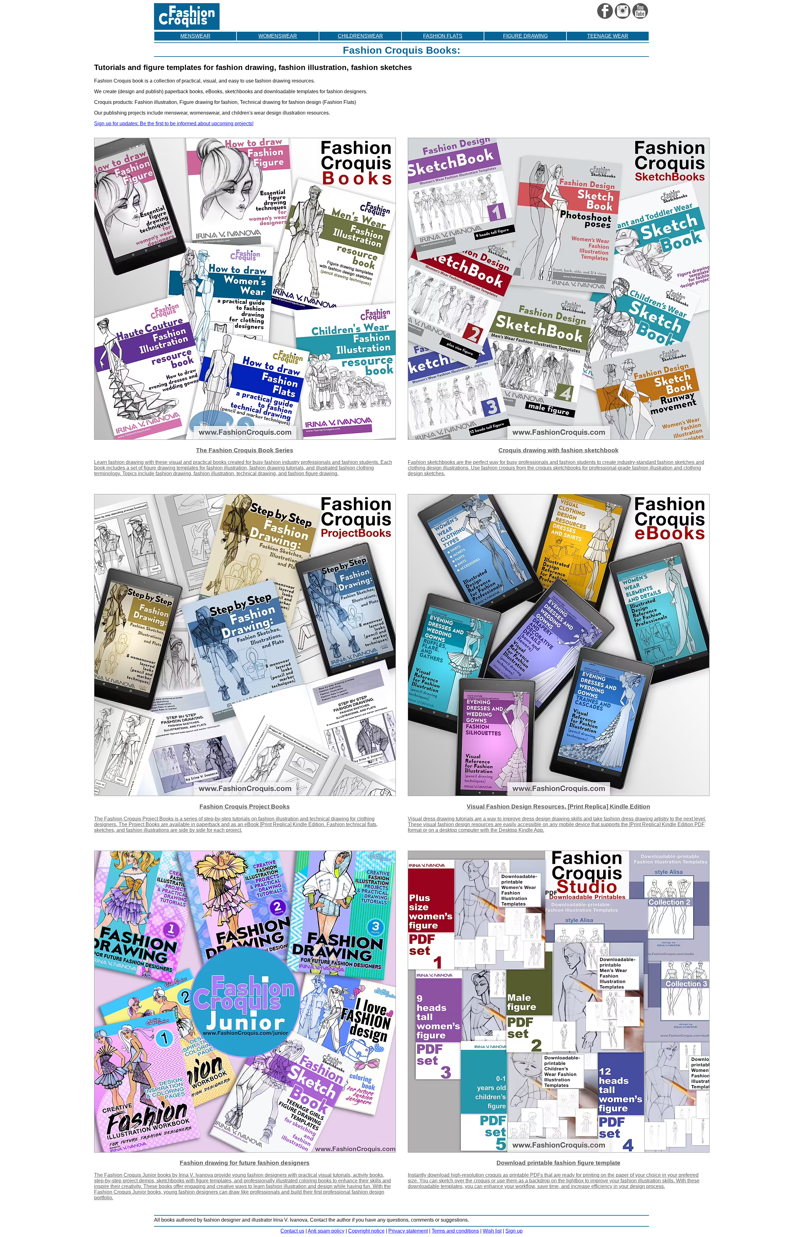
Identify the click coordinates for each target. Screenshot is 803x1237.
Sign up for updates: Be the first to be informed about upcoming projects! (173, 123)
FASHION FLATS (442, 36)
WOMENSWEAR (277, 36)
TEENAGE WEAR (607, 36)
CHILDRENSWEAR (360, 36)
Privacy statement (408, 1231)
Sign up (514, 1231)
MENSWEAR (195, 36)
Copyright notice (366, 1231)
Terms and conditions (455, 1231)
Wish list (492, 1231)
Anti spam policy (326, 1231)
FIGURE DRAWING (525, 36)
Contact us (292, 1231)
